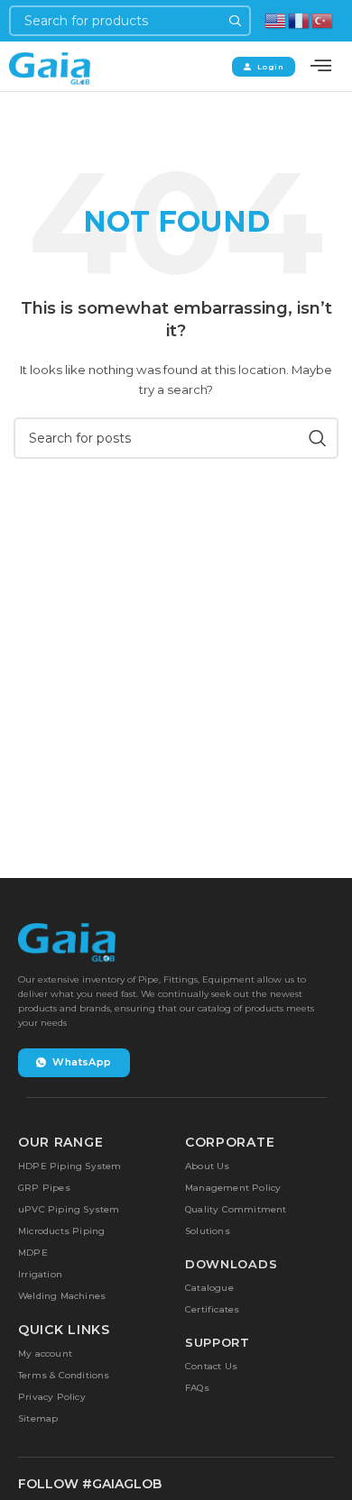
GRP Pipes (44, 1188)
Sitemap (38, 1418)
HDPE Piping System (70, 1166)
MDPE (33, 1252)
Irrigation (40, 1274)
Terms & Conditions (64, 1375)
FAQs (197, 1388)
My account (45, 1353)
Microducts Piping (61, 1231)
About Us (207, 1166)
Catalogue (209, 1288)
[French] (299, 19)
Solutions (207, 1231)
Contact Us (211, 1366)
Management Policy (233, 1188)
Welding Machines (62, 1296)
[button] (321, 66)
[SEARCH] (235, 21)
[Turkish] (323, 19)
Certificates (212, 1309)
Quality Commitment (236, 1209)
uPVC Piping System (69, 1209)
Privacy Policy (52, 1397)
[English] (276, 19)
